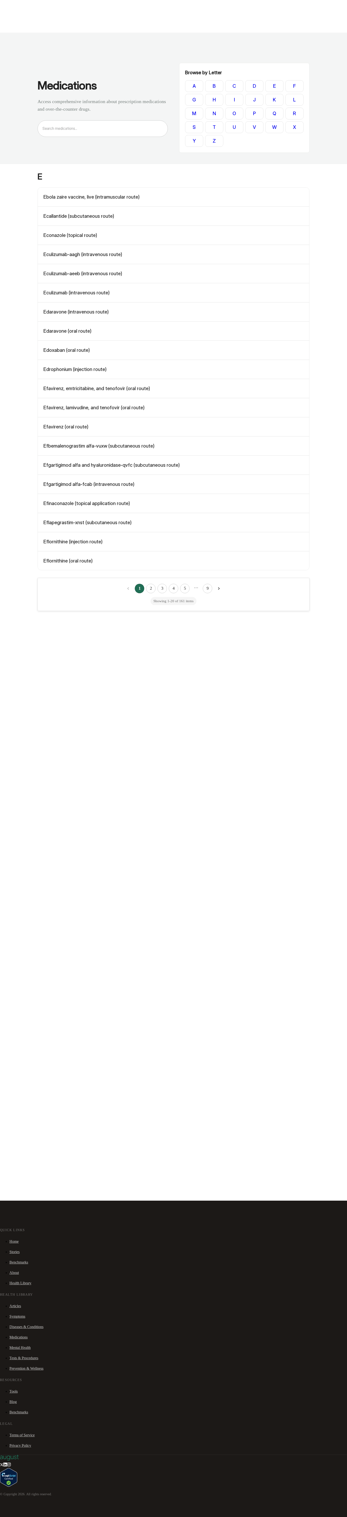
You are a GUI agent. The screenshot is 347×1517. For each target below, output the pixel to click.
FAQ (38, 6)
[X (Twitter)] (1, 1465)
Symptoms (17, 1316)
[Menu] (10, 18)
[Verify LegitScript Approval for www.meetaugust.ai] (8, 1485)
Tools (13, 1391)
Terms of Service (22, 1435)
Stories (29, 6)
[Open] (165, 128)
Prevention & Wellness (26, 1368)
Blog (13, 1402)
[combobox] (100, 128)
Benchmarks (15, 6)
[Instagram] (9, 1465)
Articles (15, 1306)
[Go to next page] (219, 588)
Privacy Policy (20, 1445)
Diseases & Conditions (26, 1327)
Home (14, 1241)
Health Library (20, 1283)
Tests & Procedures (23, 1358)
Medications (18, 1337)
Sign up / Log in (24, 12)
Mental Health (20, 1348)
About (14, 1273)
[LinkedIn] (5, 1465)
